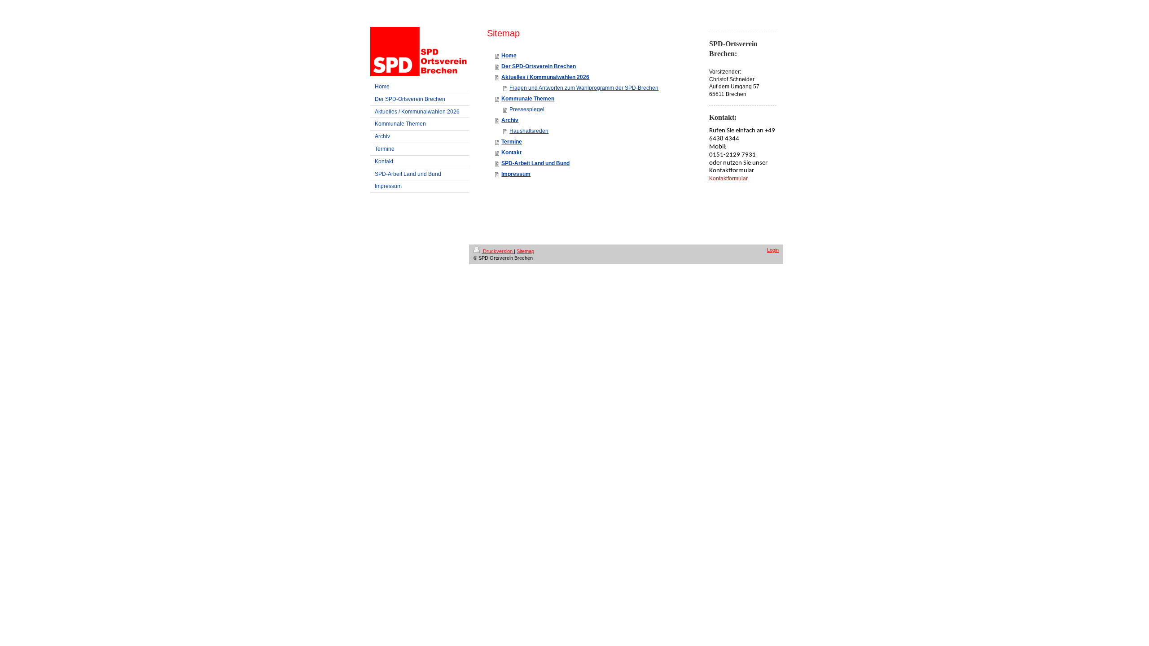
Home (509, 55)
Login (773, 250)
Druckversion (498, 251)
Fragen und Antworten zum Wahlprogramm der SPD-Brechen (583, 88)
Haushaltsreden (528, 131)
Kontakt (511, 152)
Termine (511, 142)
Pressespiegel (526, 109)
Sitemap (525, 251)
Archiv (509, 120)
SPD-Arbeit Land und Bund (535, 163)
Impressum (516, 174)
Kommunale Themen (527, 99)
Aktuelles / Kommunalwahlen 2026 (545, 77)
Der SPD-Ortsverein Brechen (538, 66)
